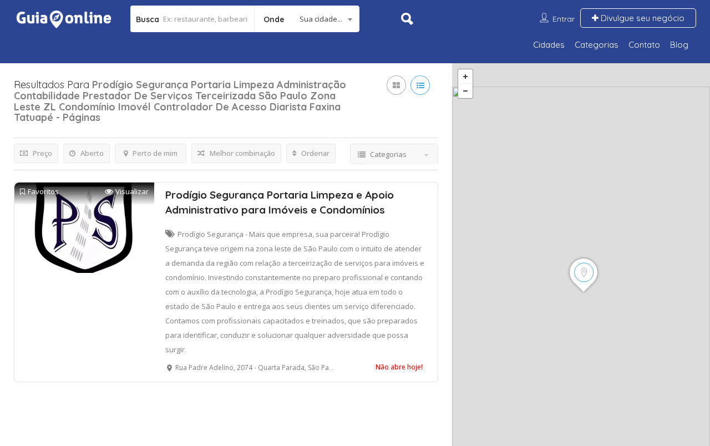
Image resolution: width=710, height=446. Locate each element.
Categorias (596, 44)
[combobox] (307, 19)
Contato (644, 44)
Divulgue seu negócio (641, 18)
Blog (679, 44)
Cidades (549, 44)
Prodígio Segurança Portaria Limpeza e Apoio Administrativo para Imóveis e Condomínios (279, 202)
